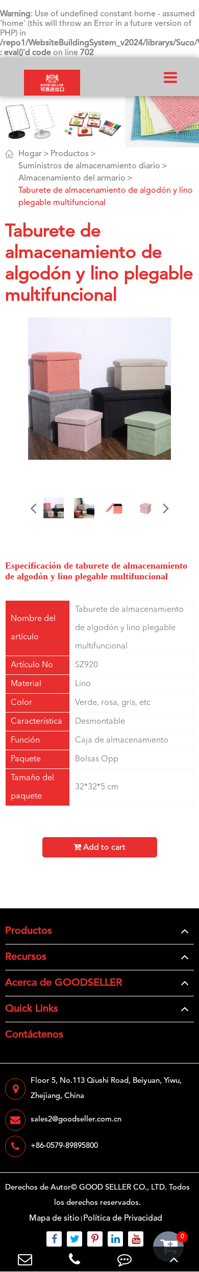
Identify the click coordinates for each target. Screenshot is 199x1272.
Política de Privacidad (122, 1219)
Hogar (30, 154)
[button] (33, 508)
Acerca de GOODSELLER (63, 983)
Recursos (25, 957)
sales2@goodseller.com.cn (76, 1119)
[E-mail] (25, 1259)
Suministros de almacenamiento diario (89, 166)
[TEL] (75, 1259)
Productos (70, 154)
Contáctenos (34, 1035)
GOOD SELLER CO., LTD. (123, 1188)
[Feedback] (125, 1259)
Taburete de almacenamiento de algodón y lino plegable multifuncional (105, 197)
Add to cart (103, 848)
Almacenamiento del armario (72, 178)
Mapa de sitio (54, 1219)
